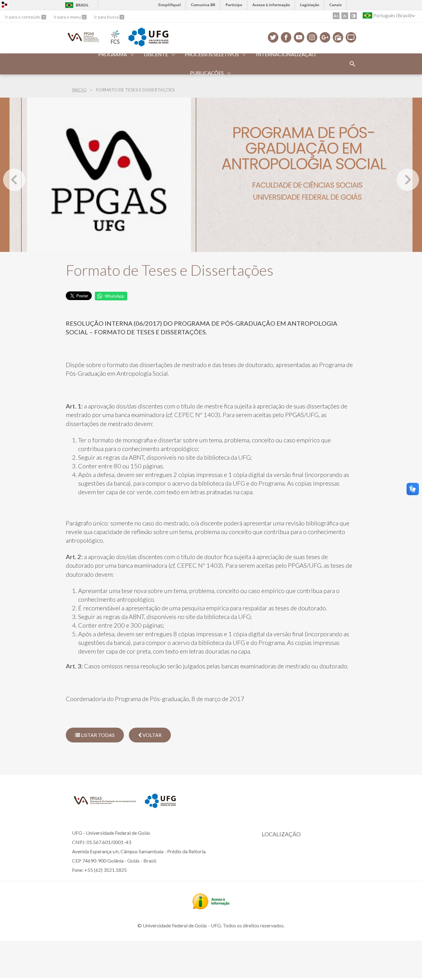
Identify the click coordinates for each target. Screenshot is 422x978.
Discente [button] (156, 54)
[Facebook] (286, 37)
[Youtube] (299, 37)
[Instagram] (312, 37)
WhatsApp (114, 296)
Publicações (207, 73)
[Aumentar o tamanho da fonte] (336, 15)
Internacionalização (286, 54)
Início (79, 89)
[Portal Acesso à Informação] (211, 907)
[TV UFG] (351, 37)
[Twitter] (273, 37)
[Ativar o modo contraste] (353, 15)
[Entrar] (4, 5)
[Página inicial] (84, 42)
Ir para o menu (67, 16)
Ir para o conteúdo (23, 16)
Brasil (82, 5)
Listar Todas (97, 735)
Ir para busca (107, 16)
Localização (281, 834)
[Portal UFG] (148, 44)
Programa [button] (112, 54)
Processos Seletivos (212, 54)
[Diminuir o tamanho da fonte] (344, 15)
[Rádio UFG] (338, 37)
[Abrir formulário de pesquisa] (352, 64)
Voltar (151, 735)
